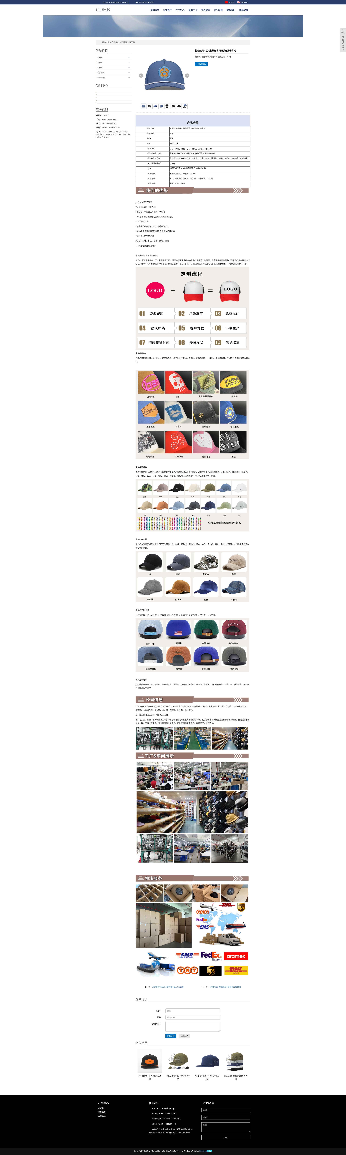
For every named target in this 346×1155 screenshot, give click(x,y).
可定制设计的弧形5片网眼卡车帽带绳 (225, 987)
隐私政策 (243, 9)
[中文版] (230, 2)
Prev (141, 75)
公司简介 (167, 9)
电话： (158, 1010)
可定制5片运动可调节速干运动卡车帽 (168, 987)
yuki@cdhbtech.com (167, 1123)
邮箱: (159, 1017)
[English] (242, 2)
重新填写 (185, 1035)
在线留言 (205, 9)
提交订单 (171, 1035)
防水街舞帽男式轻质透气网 (236, 1078)
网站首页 (154, 9)
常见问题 (218, 9)
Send (225, 1137)
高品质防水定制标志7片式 (178, 1078)
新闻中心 (193, 9)
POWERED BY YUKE (190, 1150)
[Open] (343, 40)
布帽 (100, 67)
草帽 (100, 62)
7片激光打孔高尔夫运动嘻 (149, 1078)
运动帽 (124, 42)
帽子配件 (102, 77)
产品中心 (180, 9)
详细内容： (156, 1024)
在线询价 (202, 64)
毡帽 (100, 57)
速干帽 (132, 42)
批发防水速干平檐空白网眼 (207, 1078)
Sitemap (203, 1150)
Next (187, 75)
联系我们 (231, 9)
